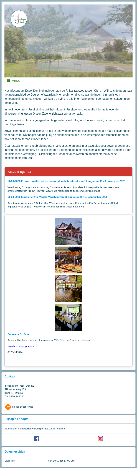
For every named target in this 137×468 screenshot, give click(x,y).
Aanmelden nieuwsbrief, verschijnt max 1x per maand (34, 428)
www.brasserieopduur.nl (20, 346)
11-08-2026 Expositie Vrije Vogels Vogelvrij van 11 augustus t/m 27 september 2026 (57, 196)
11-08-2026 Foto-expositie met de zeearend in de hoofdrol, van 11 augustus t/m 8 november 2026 (66, 181)
